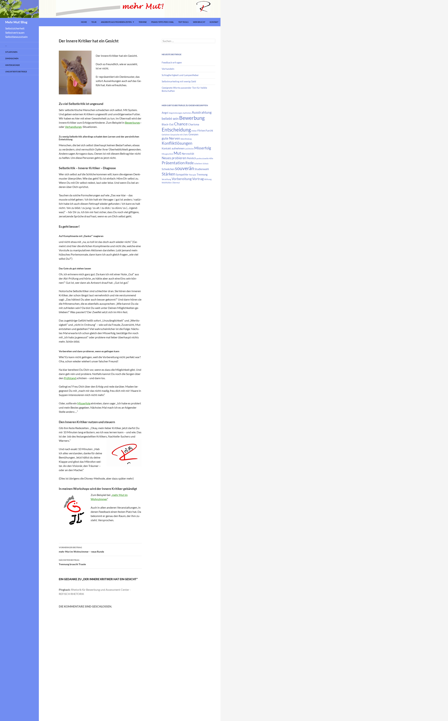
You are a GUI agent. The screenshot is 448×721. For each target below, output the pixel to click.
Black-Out (168, 124)
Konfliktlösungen (177, 143)
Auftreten (187, 113)
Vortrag (198, 179)
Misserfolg (84, 403)
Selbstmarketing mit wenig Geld (179, 81)
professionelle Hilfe (205, 158)
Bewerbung (192, 118)
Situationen (11, 52)
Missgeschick (167, 154)
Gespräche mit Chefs (179, 134)
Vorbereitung (182, 179)
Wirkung (208, 179)
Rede (189, 163)
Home (84, 22)
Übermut (176, 182)
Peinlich (191, 158)
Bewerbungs (132, 122)
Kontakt (214, 22)
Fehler (194, 131)
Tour (93, 22)
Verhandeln (168, 68)
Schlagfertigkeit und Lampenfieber (180, 75)
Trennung (202, 174)
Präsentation (173, 162)
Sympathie (182, 174)
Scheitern (198, 163)
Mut (177, 153)
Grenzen (193, 134)
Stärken (168, 173)
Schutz (205, 163)
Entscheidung (176, 130)
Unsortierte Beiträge (16, 71)
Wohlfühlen (167, 182)
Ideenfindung (186, 139)
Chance (181, 123)
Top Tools (183, 22)
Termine (143, 22)
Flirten (201, 130)
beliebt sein (170, 118)
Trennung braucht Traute (72, 562)
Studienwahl (202, 169)
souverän (184, 168)
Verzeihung (166, 179)
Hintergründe (12, 65)
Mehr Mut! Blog (16, 22)
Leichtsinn (189, 148)
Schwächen (168, 169)
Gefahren (166, 134)
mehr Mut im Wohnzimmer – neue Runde (81, 549)
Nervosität (188, 153)
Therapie (192, 175)
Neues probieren (174, 158)
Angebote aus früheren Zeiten (116, 22)
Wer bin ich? (199, 22)
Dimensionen (11, 58)
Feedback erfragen (172, 62)
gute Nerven (171, 138)
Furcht (209, 130)
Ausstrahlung (202, 112)
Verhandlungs (73, 126)
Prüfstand (70, 378)
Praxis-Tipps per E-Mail (162, 22)
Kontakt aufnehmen (173, 148)
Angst (165, 112)
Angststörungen (176, 113)
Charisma (193, 124)
